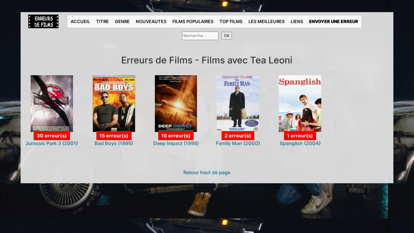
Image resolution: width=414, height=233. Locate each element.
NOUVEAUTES (151, 21)
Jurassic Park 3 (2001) (51, 143)
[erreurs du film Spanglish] (300, 103)
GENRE (122, 21)
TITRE (102, 21)
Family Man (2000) (238, 143)
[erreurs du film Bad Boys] (114, 103)
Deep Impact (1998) (176, 143)
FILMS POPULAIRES (192, 21)
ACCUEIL (80, 21)
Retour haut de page (206, 172)
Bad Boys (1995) (114, 143)
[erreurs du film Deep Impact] (176, 103)
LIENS (297, 21)
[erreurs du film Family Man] (238, 103)
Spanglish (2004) (300, 143)
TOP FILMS (230, 21)
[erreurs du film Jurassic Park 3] (52, 103)
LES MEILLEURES (267, 21)
